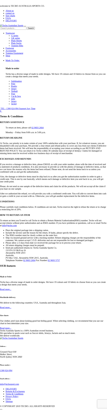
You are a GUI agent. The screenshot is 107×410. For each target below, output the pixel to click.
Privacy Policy (12, 396)
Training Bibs (17, 45)
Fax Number (41, 260)
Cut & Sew (16, 96)
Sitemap (9, 401)
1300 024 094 (6, 370)
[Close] (1, 409)
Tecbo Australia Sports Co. (45, 248)
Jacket (14, 104)
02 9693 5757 (54, 260)
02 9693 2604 (37, 127)
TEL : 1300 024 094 (17, 108)
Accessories (11, 50)
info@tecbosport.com (9, 384)
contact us (10, 13)
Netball (14, 91)
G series (14, 35)
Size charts (10, 15)
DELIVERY (11, 21)
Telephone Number (14, 260)
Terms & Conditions (14, 394)
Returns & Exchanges (15, 391)
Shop (8, 56)
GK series (15, 38)
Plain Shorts (16, 40)
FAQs (8, 18)
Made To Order (13, 60)
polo (13, 99)
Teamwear (10, 33)
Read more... (5, 289)
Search (31, 28)
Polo (13, 84)
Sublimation (16, 81)
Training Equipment (14, 53)
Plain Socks (16, 43)
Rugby (14, 86)
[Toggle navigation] (25, 26)
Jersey (14, 89)
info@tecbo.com (9, 225)
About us (10, 10)
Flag (13, 94)
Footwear (10, 48)
